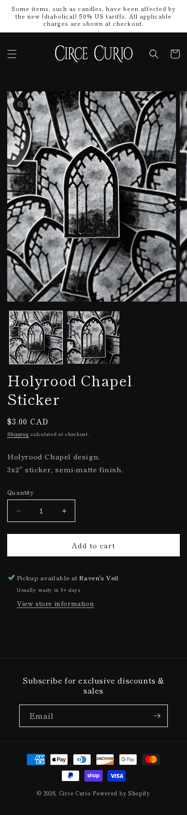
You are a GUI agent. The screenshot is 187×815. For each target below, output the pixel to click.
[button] (12, 54)
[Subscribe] (156, 716)
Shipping (18, 433)
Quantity (20, 492)
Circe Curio (75, 793)
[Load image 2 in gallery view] (93, 337)
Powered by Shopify (121, 793)
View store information (55, 603)
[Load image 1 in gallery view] (36, 337)
